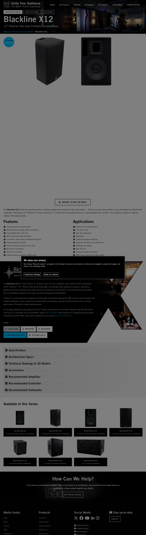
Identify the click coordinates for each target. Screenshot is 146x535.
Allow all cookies (51, 274)
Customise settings (32, 274)
